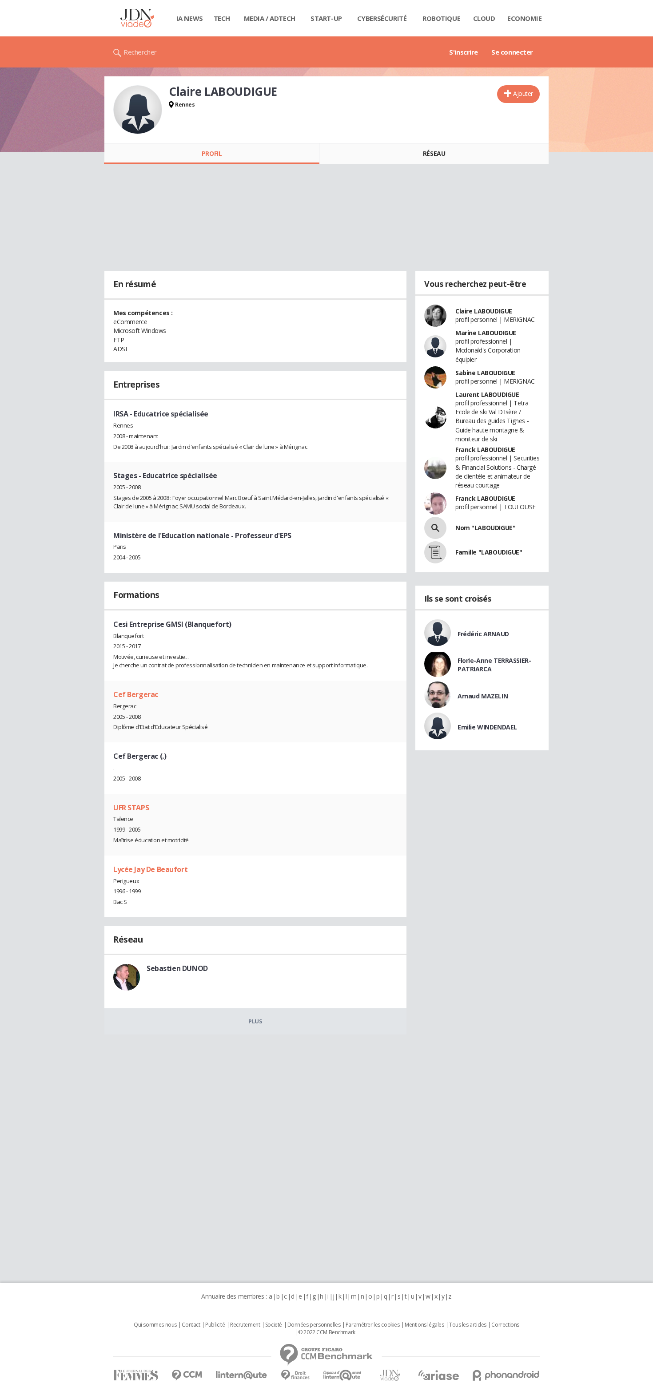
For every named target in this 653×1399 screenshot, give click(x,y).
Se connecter (512, 52)
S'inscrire (463, 52)
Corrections (505, 1325)
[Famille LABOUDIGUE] (435, 552)
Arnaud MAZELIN (483, 696)
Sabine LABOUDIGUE (485, 373)
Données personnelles (314, 1325)
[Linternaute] (241, 1375)
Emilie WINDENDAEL (487, 727)
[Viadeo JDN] (390, 1375)
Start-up (326, 18)
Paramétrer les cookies (373, 1325)
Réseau (434, 153)
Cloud (484, 18)
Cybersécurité (382, 18)
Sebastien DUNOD (177, 968)
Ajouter (523, 93)
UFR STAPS (131, 807)
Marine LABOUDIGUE (485, 333)
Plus (255, 1021)
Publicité (215, 1325)
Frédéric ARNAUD (483, 634)
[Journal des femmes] (135, 1375)
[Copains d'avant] (342, 1375)
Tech (222, 18)
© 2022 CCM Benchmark (326, 1332)
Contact (191, 1325)
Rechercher (140, 52)
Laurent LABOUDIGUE (487, 394)
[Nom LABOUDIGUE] (435, 528)
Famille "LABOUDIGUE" (488, 552)
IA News (189, 18)
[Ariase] (438, 1375)
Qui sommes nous (155, 1325)
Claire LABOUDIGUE (483, 311)
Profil (212, 153)
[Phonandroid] (506, 1375)
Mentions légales (424, 1325)
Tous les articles (467, 1325)
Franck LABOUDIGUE (485, 449)
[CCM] (186, 1375)
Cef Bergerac (135, 694)
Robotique (441, 18)
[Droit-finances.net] (295, 1375)
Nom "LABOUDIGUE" (485, 527)
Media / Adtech (269, 18)
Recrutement (245, 1325)
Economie (524, 18)
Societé (273, 1325)
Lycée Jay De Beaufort (150, 869)
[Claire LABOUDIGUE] (137, 109)
